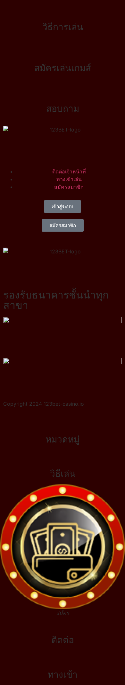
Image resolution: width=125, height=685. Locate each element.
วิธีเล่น (62, 473)
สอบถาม (62, 108)
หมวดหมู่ (62, 439)
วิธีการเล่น (62, 26)
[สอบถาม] (62, 93)
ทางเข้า (63, 674)
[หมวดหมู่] (62, 424)
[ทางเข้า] (62, 659)
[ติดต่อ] (62, 624)
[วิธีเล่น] (62, 458)
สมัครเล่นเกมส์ (62, 67)
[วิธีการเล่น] (62, 11)
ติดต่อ (62, 639)
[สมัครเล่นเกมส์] (62, 52)
